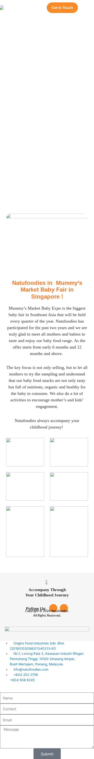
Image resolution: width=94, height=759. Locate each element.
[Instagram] (64, 608)
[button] (88, 7)
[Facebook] (53, 608)
